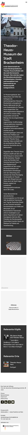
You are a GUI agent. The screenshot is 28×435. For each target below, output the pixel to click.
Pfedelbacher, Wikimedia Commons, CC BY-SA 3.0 (10, 39)
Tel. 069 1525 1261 (5, 419)
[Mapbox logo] (4, 288)
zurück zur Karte (9, 16)
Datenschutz (4, 399)
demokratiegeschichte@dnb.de (9, 417)
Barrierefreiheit (5, 395)
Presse (3, 393)
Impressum (4, 397)
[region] (13, 272)
